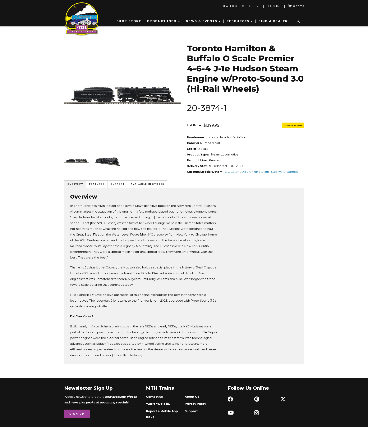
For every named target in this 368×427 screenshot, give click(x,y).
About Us (192, 396)
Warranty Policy (158, 404)
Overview (75, 184)
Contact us (154, 396)
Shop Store (129, 21)
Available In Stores (147, 184)
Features (97, 184)
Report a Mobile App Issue (162, 414)
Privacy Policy (195, 404)
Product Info (162, 21)
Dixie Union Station (255, 171)
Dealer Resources (239, 5)
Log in (274, 5)
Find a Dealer (273, 21)
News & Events (201, 21)
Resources (238, 21)
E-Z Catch (232, 171)
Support (118, 184)
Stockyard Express (284, 171)
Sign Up (77, 413)
